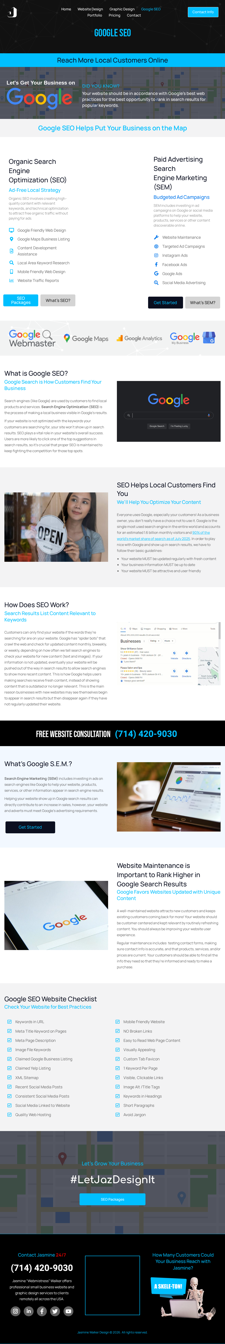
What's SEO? (58, 300)
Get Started (165, 302)
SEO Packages (21, 300)
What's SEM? (202, 302)
